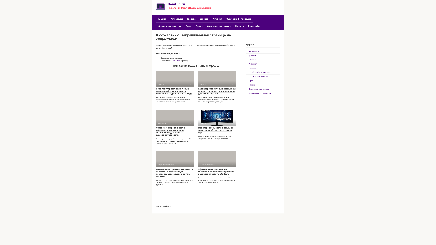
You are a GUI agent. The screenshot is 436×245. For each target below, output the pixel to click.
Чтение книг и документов (260, 93)
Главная (162, 19)
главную (176, 61)
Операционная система (169, 26)
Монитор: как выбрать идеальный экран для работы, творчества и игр (216, 130)
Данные (204, 19)
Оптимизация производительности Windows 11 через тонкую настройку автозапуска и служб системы (174, 173)
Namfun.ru (176, 4)
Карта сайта (254, 26)
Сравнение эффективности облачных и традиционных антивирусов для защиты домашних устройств (170, 131)
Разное (199, 26)
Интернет (217, 19)
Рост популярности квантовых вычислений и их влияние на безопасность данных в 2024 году (174, 91)
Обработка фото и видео (238, 19)
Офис (188, 26)
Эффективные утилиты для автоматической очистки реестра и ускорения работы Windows (216, 171)
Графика (191, 19)
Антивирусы (177, 19)
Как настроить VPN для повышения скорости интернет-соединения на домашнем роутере (217, 91)
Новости (239, 26)
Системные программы (219, 26)
